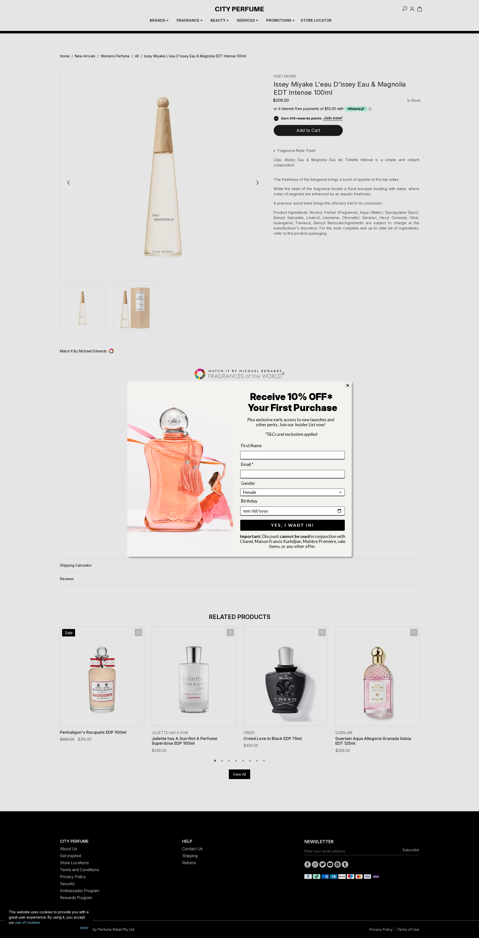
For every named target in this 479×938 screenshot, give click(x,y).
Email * (247, 464)
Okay (84, 928)
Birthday (249, 501)
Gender (248, 483)
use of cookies (27, 922)
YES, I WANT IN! (292, 525)
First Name (251, 445)
